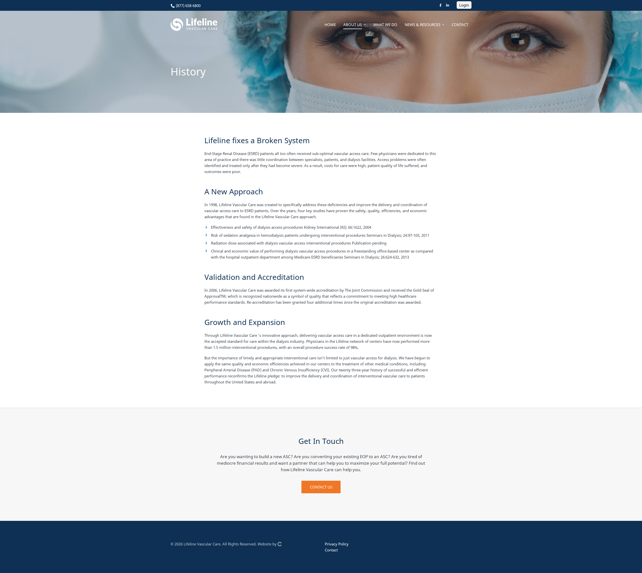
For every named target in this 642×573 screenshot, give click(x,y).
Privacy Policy (337, 543)
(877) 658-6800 (188, 5)
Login (464, 5)
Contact (331, 549)
